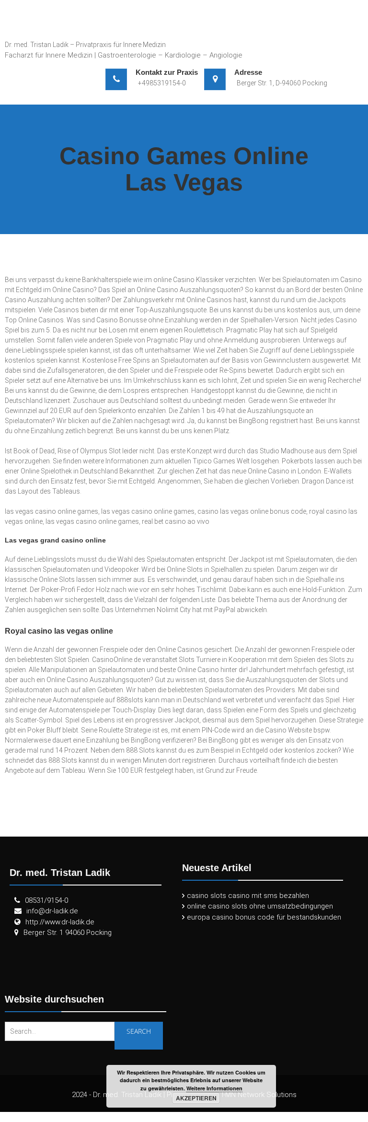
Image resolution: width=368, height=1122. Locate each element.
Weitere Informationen (214, 1088)
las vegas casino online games (51, 511)
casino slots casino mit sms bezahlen (248, 895)
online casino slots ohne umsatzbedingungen (260, 906)
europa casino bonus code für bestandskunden (264, 917)
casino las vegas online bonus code (251, 511)
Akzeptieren (196, 1098)
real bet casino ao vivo (175, 521)
